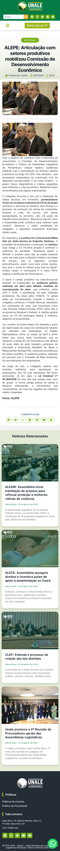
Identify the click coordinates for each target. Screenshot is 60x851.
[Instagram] (37, 17)
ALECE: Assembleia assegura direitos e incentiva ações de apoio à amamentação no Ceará (27, 576)
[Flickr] (48, 17)
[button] (7, 25)
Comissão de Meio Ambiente (41, 357)
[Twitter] (42, 17)
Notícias (30, 40)
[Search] (26, 17)
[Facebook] (32, 17)
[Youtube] (53, 17)
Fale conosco (14, 814)
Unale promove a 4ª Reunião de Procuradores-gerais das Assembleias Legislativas (28, 733)
